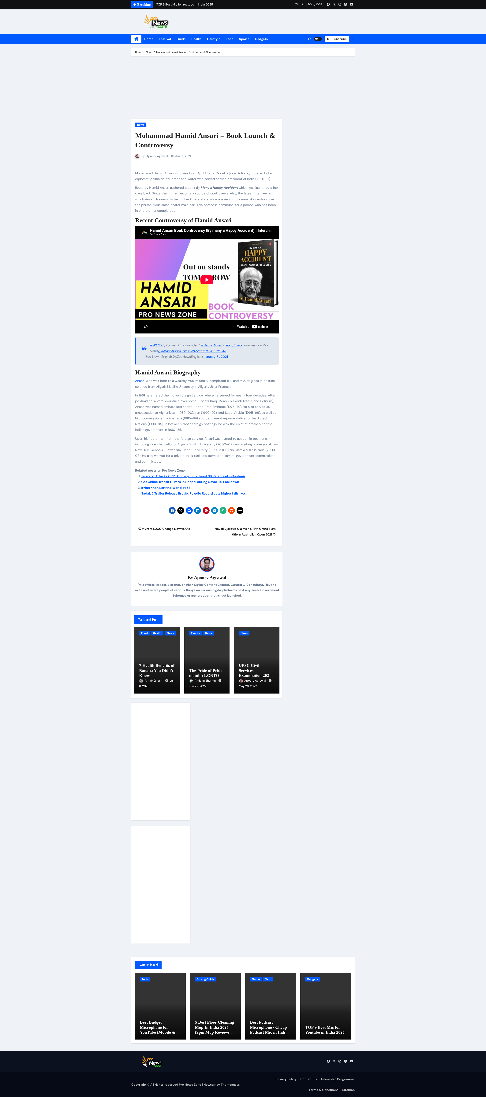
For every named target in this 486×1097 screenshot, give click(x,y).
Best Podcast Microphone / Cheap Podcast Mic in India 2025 (268, 1030)
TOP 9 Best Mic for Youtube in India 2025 (325, 1030)
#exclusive (234, 345)
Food (144, 633)
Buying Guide (205, 979)
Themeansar (230, 1085)
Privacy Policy (286, 1079)
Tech (229, 39)
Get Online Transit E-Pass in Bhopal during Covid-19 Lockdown (190, 482)
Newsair (210, 1085)
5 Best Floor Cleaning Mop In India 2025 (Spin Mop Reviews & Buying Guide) (214, 1030)
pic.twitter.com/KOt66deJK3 (204, 351)
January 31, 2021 (216, 357)
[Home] (136, 39)
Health (196, 39)
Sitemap (348, 1090)
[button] (353, 39)
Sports (244, 39)
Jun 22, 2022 (198, 686)
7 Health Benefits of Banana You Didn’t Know (156, 670)
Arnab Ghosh (154, 681)
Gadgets (261, 39)
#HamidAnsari (211, 345)
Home (148, 39)
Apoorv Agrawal (157, 156)
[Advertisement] (243, 88)
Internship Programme (338, 1079)
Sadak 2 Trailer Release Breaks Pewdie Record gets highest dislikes (193, 493)
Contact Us (308, 1079)
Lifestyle (213, 39)
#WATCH (156, 345)
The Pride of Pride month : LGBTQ (205, 673)
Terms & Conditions (323, 1090)
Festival (165, 39)
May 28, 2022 (248, 686)
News (140, 125)
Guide (181, 39)
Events (195, 633)
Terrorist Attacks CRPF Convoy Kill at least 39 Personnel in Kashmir (193, 476)
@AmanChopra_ (170, 351)
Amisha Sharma (205, 681)
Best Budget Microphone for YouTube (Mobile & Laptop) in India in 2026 (157, 1032)
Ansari (139, 381)
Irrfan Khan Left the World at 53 (165, 488)
